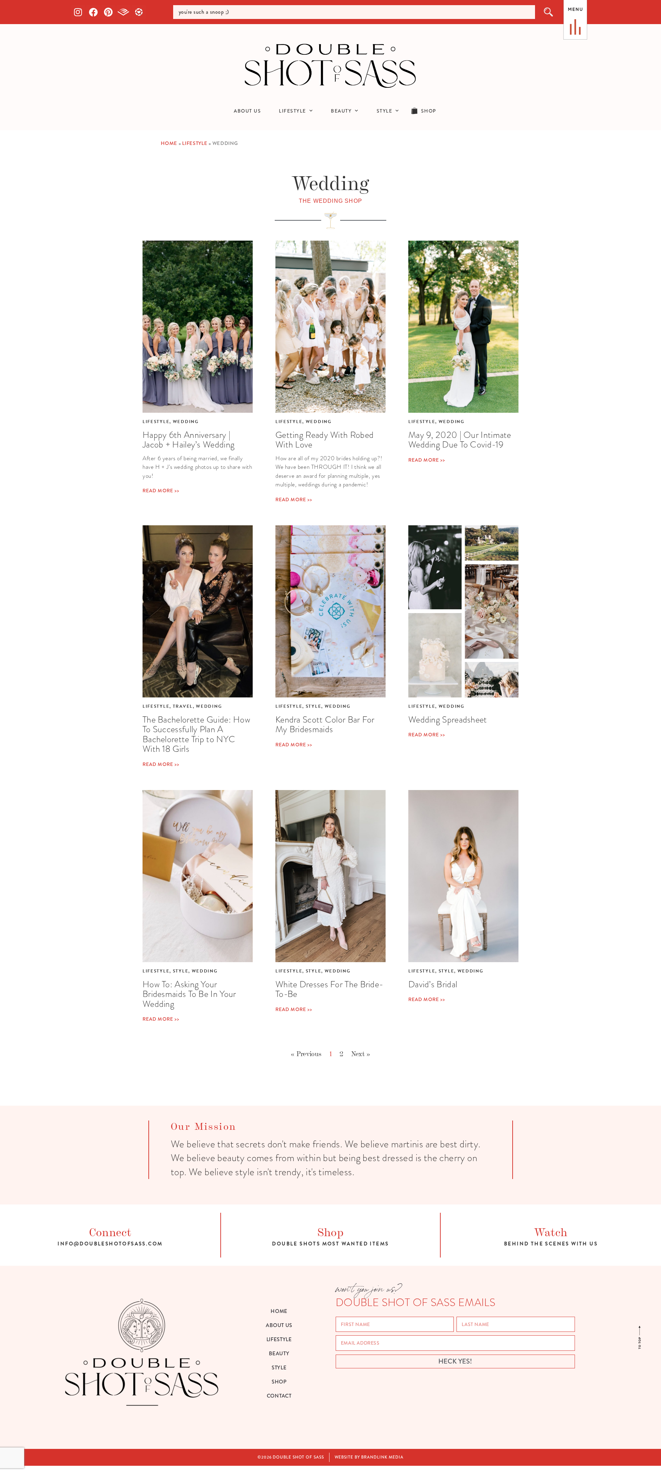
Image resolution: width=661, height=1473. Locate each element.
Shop (330, 1231)
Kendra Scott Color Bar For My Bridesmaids (325, 724)
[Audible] (123, 12)
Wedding (186, 421)
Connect (110, 1231)
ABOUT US (247, 110)
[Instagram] (78, 12)
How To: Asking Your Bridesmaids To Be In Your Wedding (189, 994)
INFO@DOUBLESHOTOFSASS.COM (109, 1244)
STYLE (384, 110)
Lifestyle (194, 143)
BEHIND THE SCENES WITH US (551, 1244)
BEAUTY (341, 110)
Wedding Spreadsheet (447, 719)
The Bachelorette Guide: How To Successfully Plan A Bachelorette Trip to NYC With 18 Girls (196, 734)
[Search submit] (548, 12)
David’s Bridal (432, 984)
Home (169, 143)
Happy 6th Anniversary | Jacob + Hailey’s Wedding (188, 440)
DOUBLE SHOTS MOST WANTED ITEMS (330, 1244)
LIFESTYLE (292, 110)
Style (314, 706)
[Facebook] (93, 12)
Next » (360, 1053)
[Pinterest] (108, 12)
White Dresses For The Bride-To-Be (329, 989)
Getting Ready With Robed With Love (324, 440)
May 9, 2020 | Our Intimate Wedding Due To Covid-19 (459, 440)
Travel (183, 706)
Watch (550, 1231)
